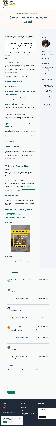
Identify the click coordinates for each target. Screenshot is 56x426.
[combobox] (46, 33)
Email (23, 369)
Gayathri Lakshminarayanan (21, 298)
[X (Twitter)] (45, 59)
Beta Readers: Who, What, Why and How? (14, 216)
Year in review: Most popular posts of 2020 (48, 97)
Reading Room (45, 3)
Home (19, 3)
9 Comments (38, 13)
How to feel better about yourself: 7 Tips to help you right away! (48, 85)
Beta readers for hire (11, 213)
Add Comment (10, 374)
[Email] (10, 8)
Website (37, 369)
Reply (47, 279)
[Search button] (52, 33)
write (34, 13)
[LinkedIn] (7, 8)
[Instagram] (4, 8)
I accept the (13, 388)
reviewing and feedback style (15, 111)
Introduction (23, 406)
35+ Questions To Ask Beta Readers (13, 214)
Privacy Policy (14, 388)
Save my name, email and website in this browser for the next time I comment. (20, 386)
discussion (26, 13)
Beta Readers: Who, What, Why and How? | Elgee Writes (23, 279)
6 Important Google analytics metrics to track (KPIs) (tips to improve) (48, 103)
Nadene (13, 289)
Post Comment (11, 392)
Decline (10, 422)
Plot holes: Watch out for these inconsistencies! (16, 217)
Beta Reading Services (19, 13)
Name (8, 369)
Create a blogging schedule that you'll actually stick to (48, 92)
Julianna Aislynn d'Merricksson (18, 347)
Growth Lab (36, 3)
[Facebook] (43, 59)
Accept (5, 422)
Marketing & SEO (27, 3)
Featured (30, 13)
